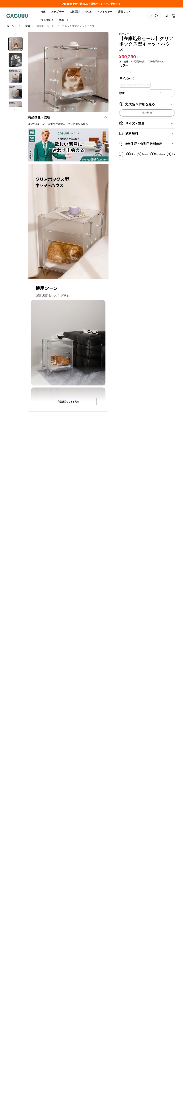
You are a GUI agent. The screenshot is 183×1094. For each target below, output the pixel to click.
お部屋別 (75, 11)
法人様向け (47, 19)
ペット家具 (24, 25)
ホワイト (126, 72)
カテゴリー (57, 11)
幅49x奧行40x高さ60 (135, 85)
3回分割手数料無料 (156, 61)
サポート (64, 19)
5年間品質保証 (137, 61)
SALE (88, 11)
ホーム (10, 25)
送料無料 (123, 61)
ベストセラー (104, 11)
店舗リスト (124, 11)
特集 (43, 11)
